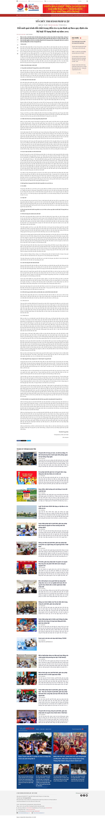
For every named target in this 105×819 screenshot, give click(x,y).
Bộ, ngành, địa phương (69, 15)
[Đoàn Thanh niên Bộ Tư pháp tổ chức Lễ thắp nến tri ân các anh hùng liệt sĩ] (35, 743)
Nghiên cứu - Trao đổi (42, 24)
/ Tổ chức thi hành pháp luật (27, 18)
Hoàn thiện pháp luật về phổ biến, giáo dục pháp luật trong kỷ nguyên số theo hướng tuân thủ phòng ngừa (53, 525)
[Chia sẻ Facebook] (18, 48)
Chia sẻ (19, 440)
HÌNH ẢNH (42, 729)
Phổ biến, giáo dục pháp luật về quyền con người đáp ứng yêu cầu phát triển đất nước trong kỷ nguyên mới (53, 563)
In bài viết (29, 440)
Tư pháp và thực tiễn (54, 15)
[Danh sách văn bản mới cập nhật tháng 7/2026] (27, 644)
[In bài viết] (18, 54)
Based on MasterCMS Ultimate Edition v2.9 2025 (26, 817)
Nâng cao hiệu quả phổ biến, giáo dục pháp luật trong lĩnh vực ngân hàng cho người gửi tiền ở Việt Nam (53, 544)
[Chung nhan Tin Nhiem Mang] (82, 793)
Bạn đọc (85, 15)
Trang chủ (20, 18)
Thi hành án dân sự (63, 24)
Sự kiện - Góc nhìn (40, 773)
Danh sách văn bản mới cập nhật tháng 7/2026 (52, 638)
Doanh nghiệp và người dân (78, 15)
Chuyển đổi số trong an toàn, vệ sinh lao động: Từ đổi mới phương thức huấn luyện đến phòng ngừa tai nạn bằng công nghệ (53, 454)
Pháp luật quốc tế (62, 15)
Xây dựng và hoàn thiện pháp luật (34, 15)
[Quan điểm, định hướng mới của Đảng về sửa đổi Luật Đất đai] (27, 495)
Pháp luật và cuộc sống (53, 24)
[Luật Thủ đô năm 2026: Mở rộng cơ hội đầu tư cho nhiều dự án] (27, 512)
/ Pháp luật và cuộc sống (38, 18)
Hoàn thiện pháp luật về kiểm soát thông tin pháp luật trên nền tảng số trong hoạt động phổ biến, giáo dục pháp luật (53, 621)
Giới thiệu (20, 15)
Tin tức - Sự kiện (25, 15)
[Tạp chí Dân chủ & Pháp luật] (28, 7)
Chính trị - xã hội (81, 752)
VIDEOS (37, 729)
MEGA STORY (48, 729)
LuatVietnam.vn (48, 641)
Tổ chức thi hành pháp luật (45, 15)
